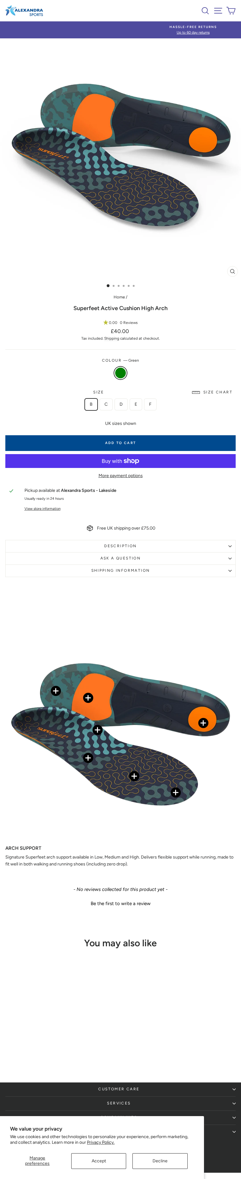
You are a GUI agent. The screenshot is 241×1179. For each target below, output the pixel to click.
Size (163, 392)
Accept (99, 1161)
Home (119, 297)
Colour (120, 360)
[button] (120, 323)
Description (120, 546)
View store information (42, 508)
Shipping (111, 338)
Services (119, 1103)
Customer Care (118, 1089)
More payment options (121, 475)
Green (120, 373)
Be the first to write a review (121, 903)
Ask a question (120, 558)
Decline (160, 1161)
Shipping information (120, 570)
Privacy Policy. (101, 1142)
